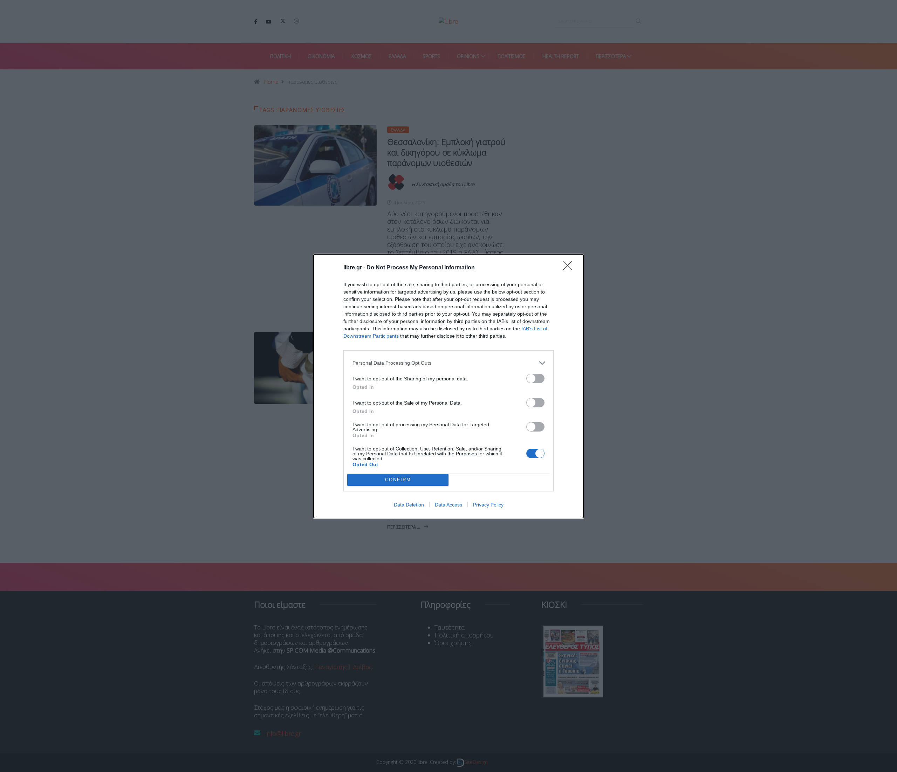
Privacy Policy (488, 505)
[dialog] (448, 386)
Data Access (448, 505)
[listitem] (448, 363)
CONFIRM (398, 479)
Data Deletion (409, 505)
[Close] (569, 268)
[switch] (535, 378)
